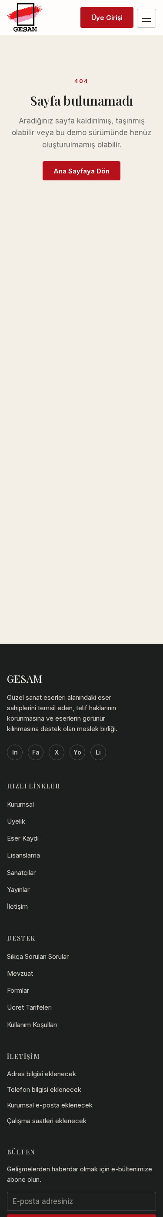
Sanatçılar (21, 872)
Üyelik (16, 821)
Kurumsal (20, 804)
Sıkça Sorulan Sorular (38, 956)
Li (98, 752)
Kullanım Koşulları (32, 1025)
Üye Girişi (107, 17)
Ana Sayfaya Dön (81, 171)
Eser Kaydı (23, 838)
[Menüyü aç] (146, 18)
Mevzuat (20, 973)
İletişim (17, 906)
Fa (36, 752)
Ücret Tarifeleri (29, 1007)
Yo (77, 752)
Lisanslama (23, 855)
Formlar (18, 990)
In (15, 752)
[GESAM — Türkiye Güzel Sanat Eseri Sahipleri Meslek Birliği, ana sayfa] (25, 17)
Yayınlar (18, 889)
